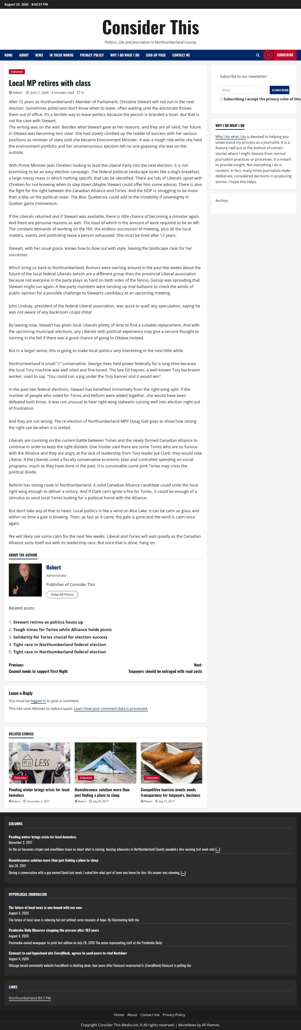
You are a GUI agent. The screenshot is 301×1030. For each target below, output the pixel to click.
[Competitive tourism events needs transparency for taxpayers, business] (171, 762)
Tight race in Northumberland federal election (59, 644)
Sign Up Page (156, 55)
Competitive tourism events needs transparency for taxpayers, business (170, 792)
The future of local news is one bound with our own (45, 907)
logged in (38, 700)
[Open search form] (258, 55)
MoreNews (187, 1025)
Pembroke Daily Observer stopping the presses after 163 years (54, 930)
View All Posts (62, 594)
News (39, 55)
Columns (17, 71)
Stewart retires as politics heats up (48, 622)
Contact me (181, 55)
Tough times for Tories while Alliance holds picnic (62, 629)
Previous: (38, 668)
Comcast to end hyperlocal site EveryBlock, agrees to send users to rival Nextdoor (68, 953)
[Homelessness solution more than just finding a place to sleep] (105, 762)
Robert (18, 92)
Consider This (150, 26)
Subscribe (285, 54)
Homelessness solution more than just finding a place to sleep (102, 792)
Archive (222, 200)
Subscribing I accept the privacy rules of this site (255, 99)
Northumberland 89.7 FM (30, 998)
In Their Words (61, 55)
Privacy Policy (92, 55)
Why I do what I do (124, 55)
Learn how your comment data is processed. (111, 708)
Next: (165, 668)
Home (8, 55)
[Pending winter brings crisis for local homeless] (39, 762)
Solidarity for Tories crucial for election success (60, 637)
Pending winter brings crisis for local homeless (39, 792)
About (24, 55)
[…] (218, 849)
